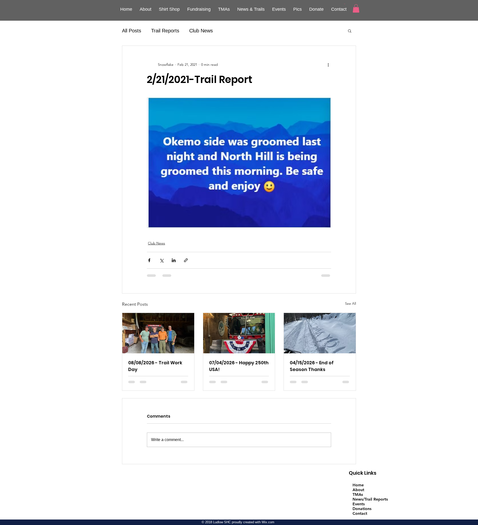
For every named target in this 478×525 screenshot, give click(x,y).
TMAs (358, 494)
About (358, 489)
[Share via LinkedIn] (173, 260)
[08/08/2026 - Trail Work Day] (158, 333)
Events (359, 504)
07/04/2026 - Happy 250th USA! (239, 366)
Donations (362, 508)
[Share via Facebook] (149, 260)
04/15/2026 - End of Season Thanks (312, 366)
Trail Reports (165, 30)
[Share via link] (185, 260)
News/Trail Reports (370, 499)
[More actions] (328, 65)
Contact (360, 513)
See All (350, 303)
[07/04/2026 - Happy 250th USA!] (239, 333)
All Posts (131, 30)
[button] (344, 3)
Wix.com (268, 522)
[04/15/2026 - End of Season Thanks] (320, 333)
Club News (201, 30)
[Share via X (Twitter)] (161, 260)
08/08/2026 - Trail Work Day (155, 366)
